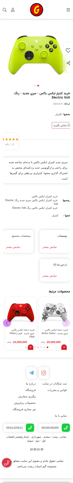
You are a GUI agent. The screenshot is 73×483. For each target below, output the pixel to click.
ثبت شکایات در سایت (54, 383)
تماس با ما (61, 415)
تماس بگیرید (60, 125)
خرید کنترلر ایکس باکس (45, 196)
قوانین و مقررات (57, 390)
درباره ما (31, 383)
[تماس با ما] (6, 463)
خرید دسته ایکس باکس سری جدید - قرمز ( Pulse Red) (22, 333)
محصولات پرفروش (25, 402)
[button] (7, 323)
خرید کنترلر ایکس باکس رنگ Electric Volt (35, 207)
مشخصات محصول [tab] (21, 235)
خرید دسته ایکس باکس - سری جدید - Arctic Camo (55, 331)
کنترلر (58, 114)
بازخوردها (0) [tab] (60, 264)
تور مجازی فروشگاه (24, 409)
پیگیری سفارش (27, 396)
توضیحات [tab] (62, 235)
